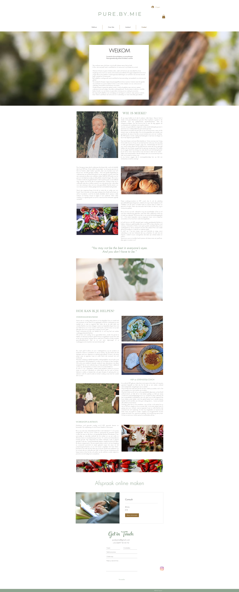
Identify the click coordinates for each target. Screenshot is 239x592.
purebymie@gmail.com (121, 540)
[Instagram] (162, 568)
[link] (141, 499)
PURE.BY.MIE (120, 14)
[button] (163, 16)
